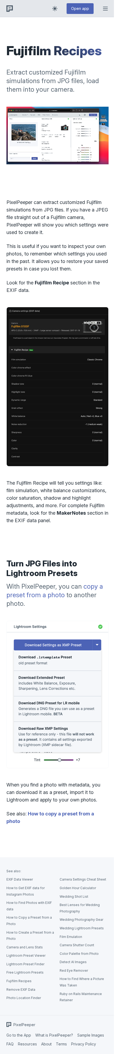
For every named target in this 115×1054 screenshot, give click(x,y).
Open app (80, 8)
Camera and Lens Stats (24, 947)
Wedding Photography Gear (81, 920)
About (46, 1044)
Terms (61, 1044)
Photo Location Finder (23, 998)
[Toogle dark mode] (55, 8)
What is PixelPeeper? (54, 1035)
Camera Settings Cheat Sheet (83, 879)
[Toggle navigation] (105, 8)
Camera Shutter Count (77, 945)
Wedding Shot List (74, 897)
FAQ (10, 1044)
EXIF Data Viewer (19, 879)
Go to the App (18, 1035)
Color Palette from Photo (79, 954)
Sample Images (90, 1035)
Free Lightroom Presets (25, 972)
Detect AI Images (73, 962)
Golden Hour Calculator (78, 888)
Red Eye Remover (74, 970)
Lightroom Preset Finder (25, 964)
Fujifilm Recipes (19, 981)
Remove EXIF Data (20, 990)
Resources (27, 1044)
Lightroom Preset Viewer (25, 955)
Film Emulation (71, 937)
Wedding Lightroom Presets (82, 928)
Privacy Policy (83, 1044)
